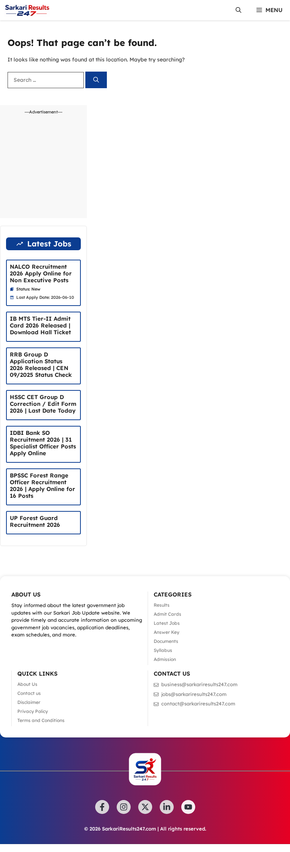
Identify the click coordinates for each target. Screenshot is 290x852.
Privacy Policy (32, 711)
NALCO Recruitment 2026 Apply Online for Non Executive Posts (41, 273)
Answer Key (166, 632)
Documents (166, 641)
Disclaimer (28, 702)
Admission (165, 659)
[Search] (96, 80)
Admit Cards (167, 614)
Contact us (29, 693)
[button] (238, 10)
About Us (27, 684)
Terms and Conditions (41, 720)
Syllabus (163, 650)
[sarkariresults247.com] (27, 10)
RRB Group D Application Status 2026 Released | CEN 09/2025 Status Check (41, 364)
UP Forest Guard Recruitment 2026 (35, 521)
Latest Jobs (167, 623)
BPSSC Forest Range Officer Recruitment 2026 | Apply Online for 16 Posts (42, 485)
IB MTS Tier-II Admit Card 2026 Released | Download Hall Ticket (40, 325)
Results (162, 605)
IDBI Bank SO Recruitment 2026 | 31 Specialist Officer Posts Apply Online (43, 443)
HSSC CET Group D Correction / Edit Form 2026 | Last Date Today (43, 403)
